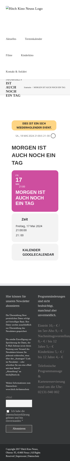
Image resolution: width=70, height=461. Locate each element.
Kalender (31, 250)
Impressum (21, 456)
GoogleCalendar (38, 254)
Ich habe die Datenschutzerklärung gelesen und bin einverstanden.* (18, 416)
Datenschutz (33, 456)
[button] (36, 71)
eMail (9, 397)
